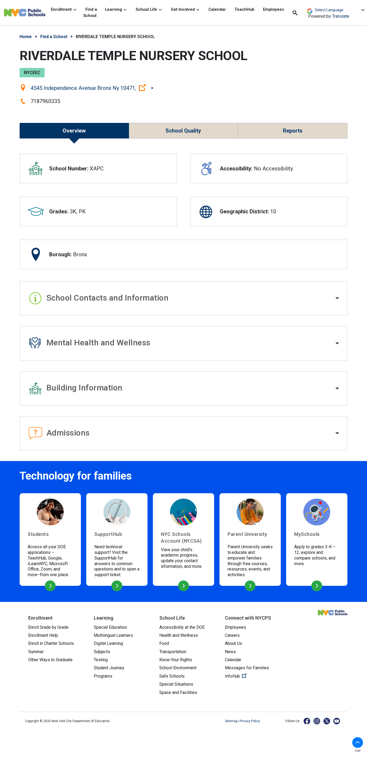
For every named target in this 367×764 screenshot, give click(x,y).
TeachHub (244, 9)
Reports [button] (293, 130)
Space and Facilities (178, 692)
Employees (273, 9)
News (230, 651)
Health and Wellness (178, 635)
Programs (103, 676)
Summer (36, 651)
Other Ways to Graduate (50, 659)
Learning (114, 9)
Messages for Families (247, 667)
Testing (101, 659)
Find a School (90, 12)
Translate (340, 16)
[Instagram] (317, 721)
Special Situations (176, 684)
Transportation (172, 651)
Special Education (110, 627)
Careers (232, 635)
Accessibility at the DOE (182, 627)
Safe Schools (172, 676)
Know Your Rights (175, 659)
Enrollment (62, 9)
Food (164, 643)
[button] (183, 298)
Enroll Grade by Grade (48, 627)
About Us (233, 643)
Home (26, 36)
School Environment (177, 667)
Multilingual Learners (113, 635)
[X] (327, 721)
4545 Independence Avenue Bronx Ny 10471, (92, 87)
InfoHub (253, 676)
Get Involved (183, 9)
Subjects (102, 651)
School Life (147, 9)
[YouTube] (337, 721)
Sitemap (231, 721)
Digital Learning (108, 643)
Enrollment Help (43, 635)
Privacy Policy (250, 721)
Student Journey (109, 667)
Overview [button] (74, 130)
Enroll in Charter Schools (51, 643)
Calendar (217, 9)
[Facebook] (307, 721)
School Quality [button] (183, 130)
